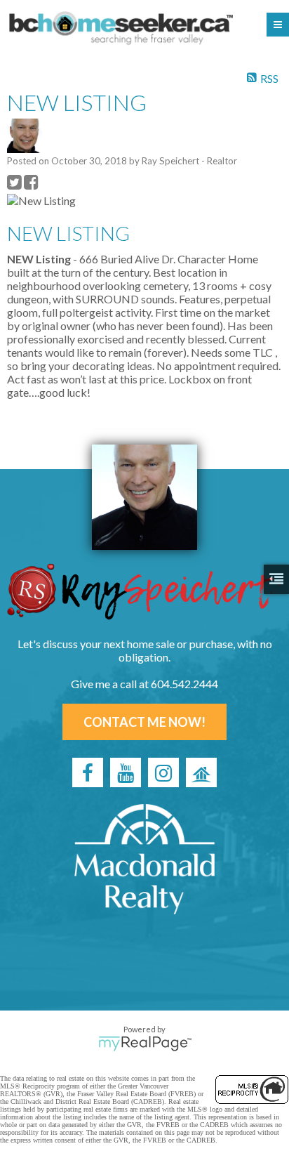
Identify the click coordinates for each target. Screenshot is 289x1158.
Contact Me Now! (144, 722)
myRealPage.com (145, 1043)
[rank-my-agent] (201, 772)
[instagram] (163, 772)
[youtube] (125, 772)
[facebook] (87, 772)
